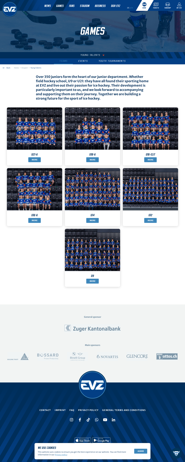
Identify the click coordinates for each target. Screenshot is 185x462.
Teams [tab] (63, 61)
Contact (45, 410)
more (92, 160)
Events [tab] (83, 61)
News (47, 6)
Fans (71, 6)
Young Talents (90, 55)
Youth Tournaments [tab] (112, 61)
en (132, 8)
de (128, 8)
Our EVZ (115, 6)
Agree (141, 451)
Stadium (84, 6)
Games (60, 6)
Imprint (60, 410)
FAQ (71, 410)
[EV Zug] (9, 9)
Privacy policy (88, 410)
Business (100, 6)
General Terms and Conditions (124, 410)
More (34, 160)
